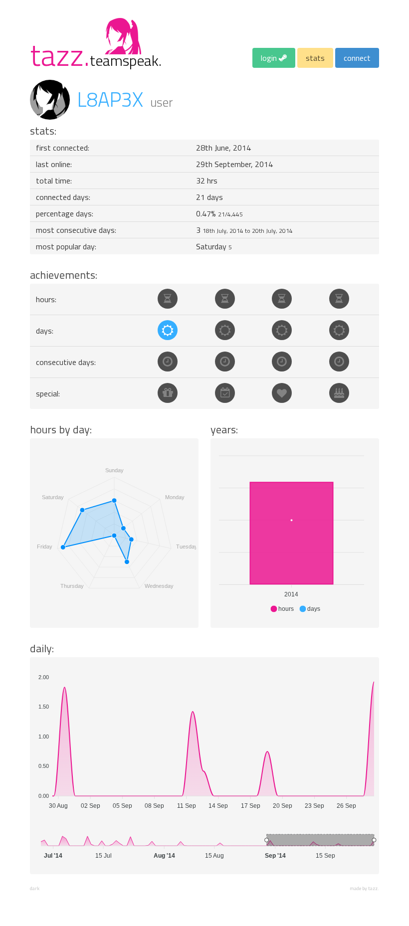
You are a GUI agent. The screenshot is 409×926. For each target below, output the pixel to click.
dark (34, 888)
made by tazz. (364, 888)
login (270, 58)
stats (315, 58)
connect (357, 58)
